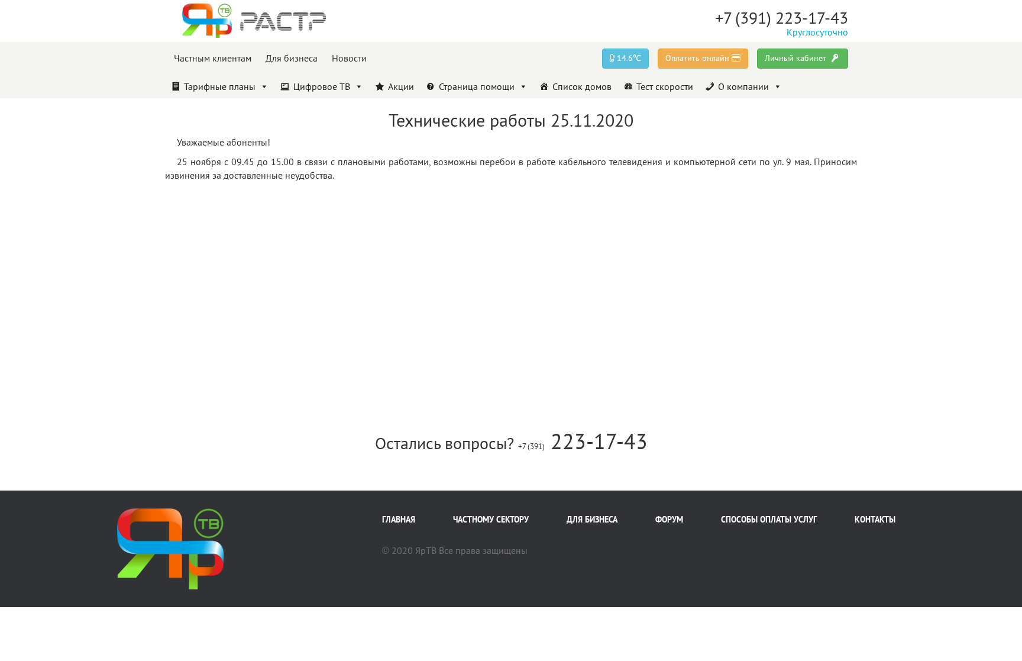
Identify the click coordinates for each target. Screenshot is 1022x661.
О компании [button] (743, 86)
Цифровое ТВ (321, 86)
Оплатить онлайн (698, 58)
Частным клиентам (212, 58)
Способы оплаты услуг (769, 519)
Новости (349, 58)
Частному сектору (491, 519)
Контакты (875, 519)
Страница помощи (477, 86)
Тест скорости (664, 86)
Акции (401, 86)
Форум (669, 519)
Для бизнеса (292, 58)
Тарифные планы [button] (220, 86)
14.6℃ (628, 58)
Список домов (582, 86)
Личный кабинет (797, 58)
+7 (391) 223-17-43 (781, 17)
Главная (398, 519)
